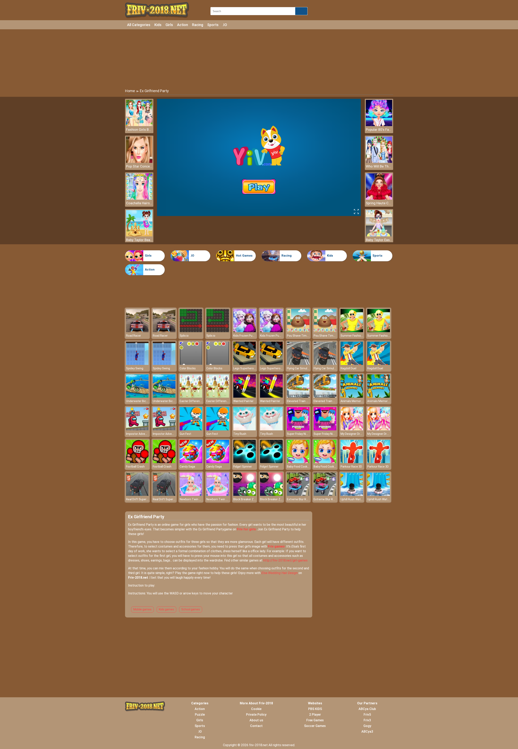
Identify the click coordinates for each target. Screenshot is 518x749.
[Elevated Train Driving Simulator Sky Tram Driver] (298, 396)
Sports (213, 25)
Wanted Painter (243, 401)
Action (182, 25)
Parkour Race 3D (351, 466)
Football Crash (135, 466)
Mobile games (142, 609)
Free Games (315, 720)
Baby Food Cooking (299, 466)
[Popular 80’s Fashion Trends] (379, 125)
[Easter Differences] (191, 396)
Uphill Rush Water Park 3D (357, 499)
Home (130, 91)
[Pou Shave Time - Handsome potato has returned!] (298, 331)
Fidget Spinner (242, 466)
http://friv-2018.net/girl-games (285, 560)
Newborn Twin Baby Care (196, 499)
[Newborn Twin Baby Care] (191, 495)
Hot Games (244, 255)
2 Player (315, 714)
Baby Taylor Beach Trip (139, 240)
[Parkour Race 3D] (352, 462)
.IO (225, 25)
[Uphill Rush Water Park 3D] (352, 495)
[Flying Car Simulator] (298, 364)
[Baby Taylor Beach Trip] (139, 235)
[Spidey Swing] (137, 364)
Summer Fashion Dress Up (358, 335)
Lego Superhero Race (247, 368)
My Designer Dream (353, 433)
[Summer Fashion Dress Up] (352, 331)
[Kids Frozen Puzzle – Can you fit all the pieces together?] (244, 331)
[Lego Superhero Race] (244, 364)
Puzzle (200, 714)
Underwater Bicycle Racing (143, 401)
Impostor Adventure (139, 433)
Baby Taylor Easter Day (379, 240)
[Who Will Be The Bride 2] (379, 162)
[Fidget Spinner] (244, 462)
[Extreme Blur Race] (298, 495)
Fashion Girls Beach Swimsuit (139, 129)
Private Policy (256, 714)
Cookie (256, 709)
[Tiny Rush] (244, 429)
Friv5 (367, 714)
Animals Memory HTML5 (356, 401)
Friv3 (367, 720)
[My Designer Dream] (352, 429)
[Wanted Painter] (244, 396)
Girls (169, 25)
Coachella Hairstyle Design (139, 203)
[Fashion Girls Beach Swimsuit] (139, 125)
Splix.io (184, 335)
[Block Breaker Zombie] (244, 495)
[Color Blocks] (191, 364)
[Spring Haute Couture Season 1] (379, 198)
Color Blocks (188, 368)
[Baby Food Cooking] (298, 462)
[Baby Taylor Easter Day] (379, 235)
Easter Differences (192, 401)
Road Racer (133, 335)
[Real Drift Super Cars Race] (137, 495)
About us (256, 720)
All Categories (138, 25)
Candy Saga (187, 466)
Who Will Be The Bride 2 (379, 166)
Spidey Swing (134, 368)
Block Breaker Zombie (247, 499)
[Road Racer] (137, 331)
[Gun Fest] (191, 429)
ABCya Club (367, 709)
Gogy (367, 726)
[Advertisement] (259, 58)
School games (190, 609)
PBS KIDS (315, 709)
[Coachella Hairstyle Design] (139, 198)
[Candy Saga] (191, 462)
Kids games (166, 609)
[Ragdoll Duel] (352, 364)
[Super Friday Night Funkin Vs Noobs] (298, 429)
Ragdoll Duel (348, 368)
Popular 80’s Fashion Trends (379, 129)
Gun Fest (185, 433)
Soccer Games (315, 726)
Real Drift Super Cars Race (143, 499)
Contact (256, 726)
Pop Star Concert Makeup (139, 166)
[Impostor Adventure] (137, 429)
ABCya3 (367, 731)
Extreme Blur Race (299, 499)
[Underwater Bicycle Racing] (137, 396)
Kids (157, 25)
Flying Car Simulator (300, 368)
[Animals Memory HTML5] (352, 396)
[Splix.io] (191, 331)
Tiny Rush (239, 433)
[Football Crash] (137, 462)
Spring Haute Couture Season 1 (379, 203)
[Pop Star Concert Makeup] (139, 162)
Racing (197, 25)
